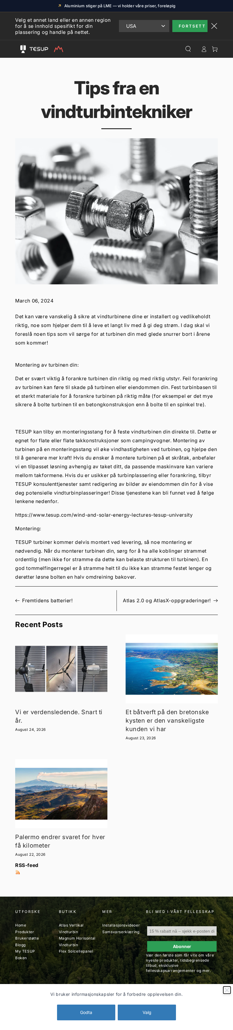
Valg (147, 1012)
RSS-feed (27, 865)
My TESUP (25, 951)
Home (20, 925)
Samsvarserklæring (120, 932)
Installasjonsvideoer (121, 925)
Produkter (24, 932)
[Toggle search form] (188, 49)
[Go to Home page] (45, 49)
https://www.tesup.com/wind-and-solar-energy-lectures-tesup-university (104, 515)
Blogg (20, 945)
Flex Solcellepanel (76, 951)
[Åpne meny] (23, 49)
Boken (21, 958)
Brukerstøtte (27, 938)
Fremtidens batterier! (47, 600)
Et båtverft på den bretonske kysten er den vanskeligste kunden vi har (167, 720)
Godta (86, 1012)
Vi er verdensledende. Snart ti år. (59, 716)
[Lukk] (227, 990)
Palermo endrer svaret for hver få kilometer (60, 841)
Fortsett (192, 26)
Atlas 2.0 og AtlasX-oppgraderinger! (167, 600)
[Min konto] (204, 49)
